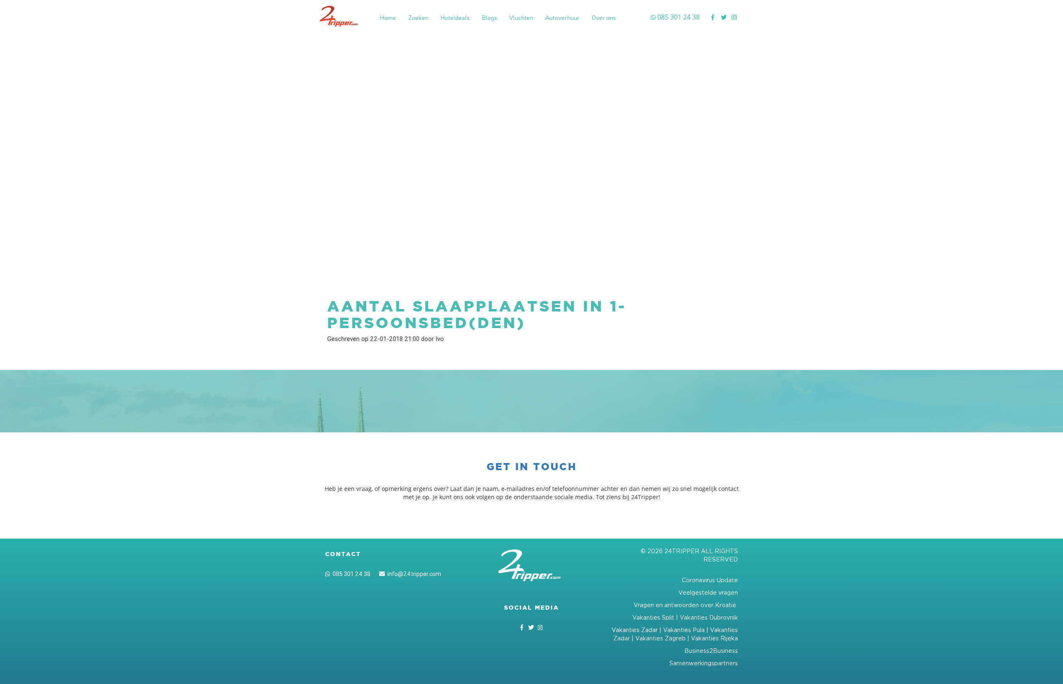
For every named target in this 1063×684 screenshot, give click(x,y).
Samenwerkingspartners (703, 663)
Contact (343, 554)
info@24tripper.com (413, 574)
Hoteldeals (455, 18)
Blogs (489, 18)
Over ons (604, 18)
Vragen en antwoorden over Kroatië (686, 605)
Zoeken (418, 18)
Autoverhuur (562, 18)
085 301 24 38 (350, 574)
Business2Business (711, 650)
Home (388, 18)
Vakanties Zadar (635, 630)
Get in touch (532, 466)
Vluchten (521, 18)
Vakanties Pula (684, 630)
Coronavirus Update (710, 580)
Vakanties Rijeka (714, 638)
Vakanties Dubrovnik (709, 617)
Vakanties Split (653, 617)
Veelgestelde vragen (708, 592)
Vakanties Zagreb (660, 638)
